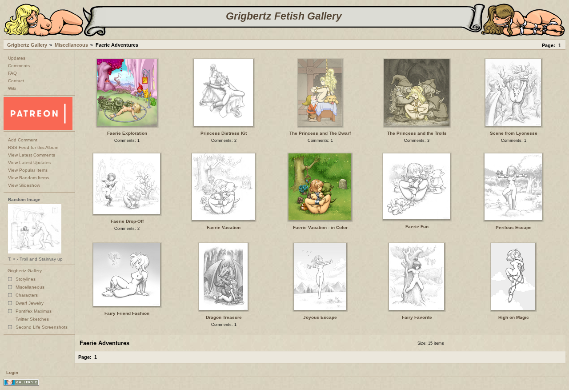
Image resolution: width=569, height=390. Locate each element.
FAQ (12, 73)
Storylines (26, 279)
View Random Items (28, 177)
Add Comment (22, 139)
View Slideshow (24, 185)
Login (12, 372)
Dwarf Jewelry (30, 303)
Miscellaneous (71, 45)
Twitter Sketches (32, 319)
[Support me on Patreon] (38, 128)
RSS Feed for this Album (33, 147)
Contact (16, 80)
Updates (16, 58)
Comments (19, 65)
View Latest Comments (31, 155)
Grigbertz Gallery (27, 45)
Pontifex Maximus (34, 311)
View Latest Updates (29, 162)
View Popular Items (28, 170)
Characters (27, 295)
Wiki (12, 88)
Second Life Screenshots (42, 327)
